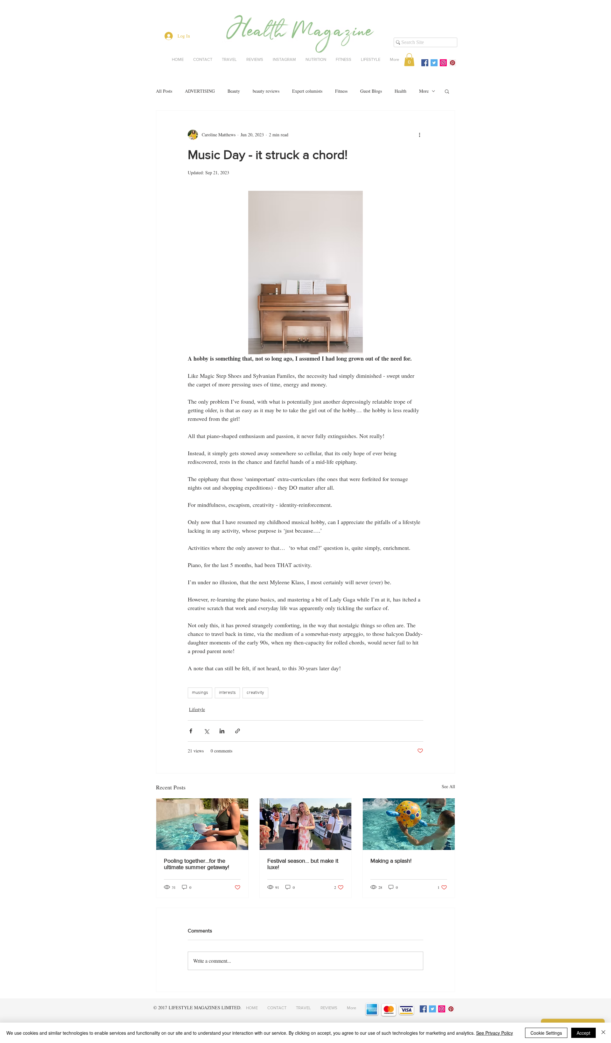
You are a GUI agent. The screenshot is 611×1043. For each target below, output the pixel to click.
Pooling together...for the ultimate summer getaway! (196, 864)
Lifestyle (197, 709)
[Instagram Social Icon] (443, 62)
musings (200, 692)
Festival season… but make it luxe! (302, 864)
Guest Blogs (371, 91)
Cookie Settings (546, 1033)
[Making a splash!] (409, 824)
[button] (409, 59)
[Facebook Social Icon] (424, 62)
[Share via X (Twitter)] (206, 731)
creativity (255, 692)
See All (448, 786)
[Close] (603, 1033)
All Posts (164, 91)
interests (227, 692)
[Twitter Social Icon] (434, 62)
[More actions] (419, 135)
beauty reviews (266, 91)
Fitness (341, 91)
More (424, 91)
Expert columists (307, 91)
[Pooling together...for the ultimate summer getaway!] (202, 824)
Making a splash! (390, 861)
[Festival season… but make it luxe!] (306, 824)
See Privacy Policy (494, 1033)
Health (400, 91)
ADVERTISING (200, 91)
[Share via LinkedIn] (222, 731)
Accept (583, 1033)
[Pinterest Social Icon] (452, 62)
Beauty (234, 91)
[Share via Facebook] (191, 731)
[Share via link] (238, 731)
